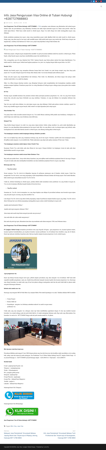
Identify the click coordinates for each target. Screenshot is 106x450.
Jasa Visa (20, 426)
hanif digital (9, 22)
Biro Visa (13, 426)
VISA (39, 26)
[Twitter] (94, 1)
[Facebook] (91, 1)
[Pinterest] (101, 1)
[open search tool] (101, 6)
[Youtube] (96, 1)
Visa (25, 22)
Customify (46, 447)
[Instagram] (99, 1)
